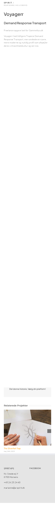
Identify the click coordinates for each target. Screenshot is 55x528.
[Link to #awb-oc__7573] (49, 5)
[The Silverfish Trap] (27, 428)
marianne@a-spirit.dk (14, 487)
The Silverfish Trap (12, 448)
